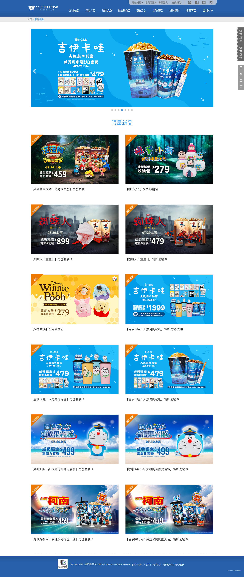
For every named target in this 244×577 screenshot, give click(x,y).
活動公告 (141, 10)
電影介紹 (90, 10)
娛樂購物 (174, 10)
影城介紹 (74, 10)
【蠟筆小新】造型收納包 (141, 189)
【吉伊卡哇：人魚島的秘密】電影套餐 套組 (154, 329)
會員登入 (163, 2)
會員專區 (191, 10)
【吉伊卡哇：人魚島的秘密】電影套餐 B (152, 399)
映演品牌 (107, 10)
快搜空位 (240, 52)
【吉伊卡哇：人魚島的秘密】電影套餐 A (57, 399)
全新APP (208, 10)
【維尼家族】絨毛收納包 (47, 329)
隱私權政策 (168, 565)
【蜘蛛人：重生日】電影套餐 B (146, 259)
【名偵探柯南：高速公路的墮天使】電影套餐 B (156, 539)
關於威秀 (138, 565)
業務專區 (158, 10)
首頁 (29, 19)
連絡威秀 (136, 2)
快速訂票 (240, 35)
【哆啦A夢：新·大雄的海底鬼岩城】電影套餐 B (156, 469)
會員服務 (176, 2)
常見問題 (150, 2)
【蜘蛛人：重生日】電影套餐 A (51, 259)
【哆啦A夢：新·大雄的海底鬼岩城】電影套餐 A (62, 469)
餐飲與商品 (124, 10)
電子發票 (157, 565)
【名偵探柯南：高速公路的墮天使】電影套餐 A (62, 539)
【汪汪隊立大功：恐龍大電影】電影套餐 (57, 189)
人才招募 (147, 565)
